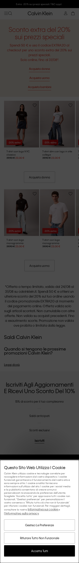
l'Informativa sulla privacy (21, 513)
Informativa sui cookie (43, 509)
